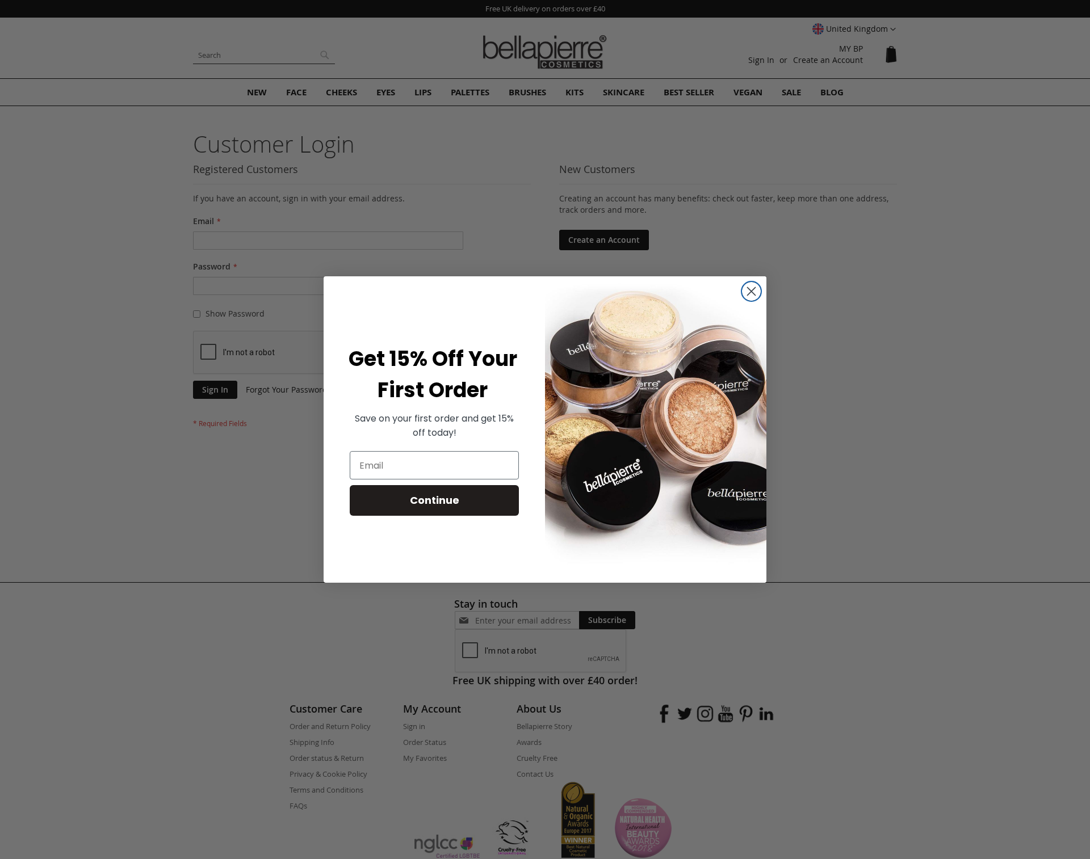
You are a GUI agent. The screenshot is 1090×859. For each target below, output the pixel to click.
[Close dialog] (751, 291)
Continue (434, 500)
